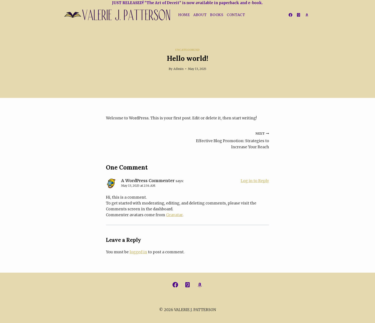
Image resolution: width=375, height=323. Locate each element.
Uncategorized (187, 49)
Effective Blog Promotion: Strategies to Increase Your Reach (232, 140)
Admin (178, 69)
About (200, 15)
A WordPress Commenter (147, 180)
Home (184, 15)
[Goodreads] (298, 15)
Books (216, 15)
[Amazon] (306, 15)
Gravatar (174, 215)
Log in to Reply (255, 180)
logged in (138, 252)
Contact (236, 15)
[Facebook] (290, 15)
